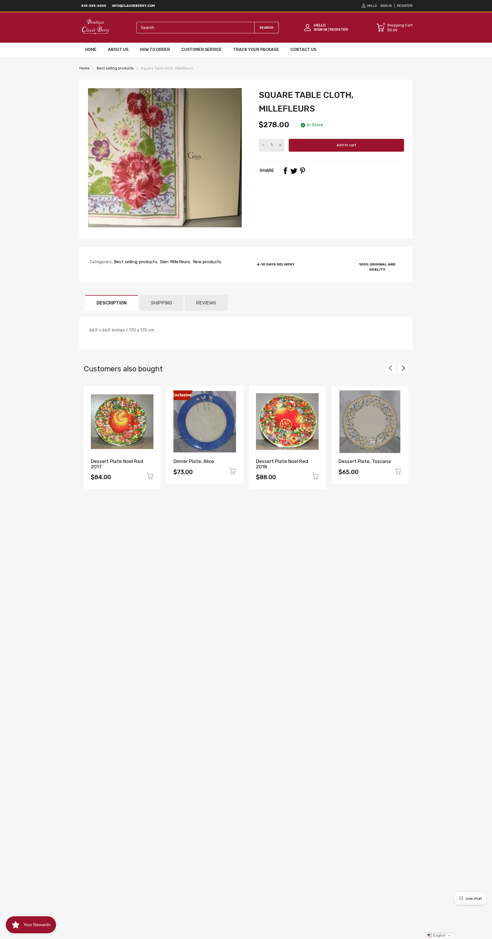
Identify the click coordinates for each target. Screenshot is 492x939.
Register (405, 6)
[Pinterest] (302, 170)
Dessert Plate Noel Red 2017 (117, 464)
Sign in (386, 6)
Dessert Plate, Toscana (365, 461)
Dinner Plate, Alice (193, 461)
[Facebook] (285, 170)
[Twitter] (293, 170)
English (438, 935)
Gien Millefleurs (174, 261)
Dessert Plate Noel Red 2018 (282, 464)
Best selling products (134, 261)
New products (207, 261)
